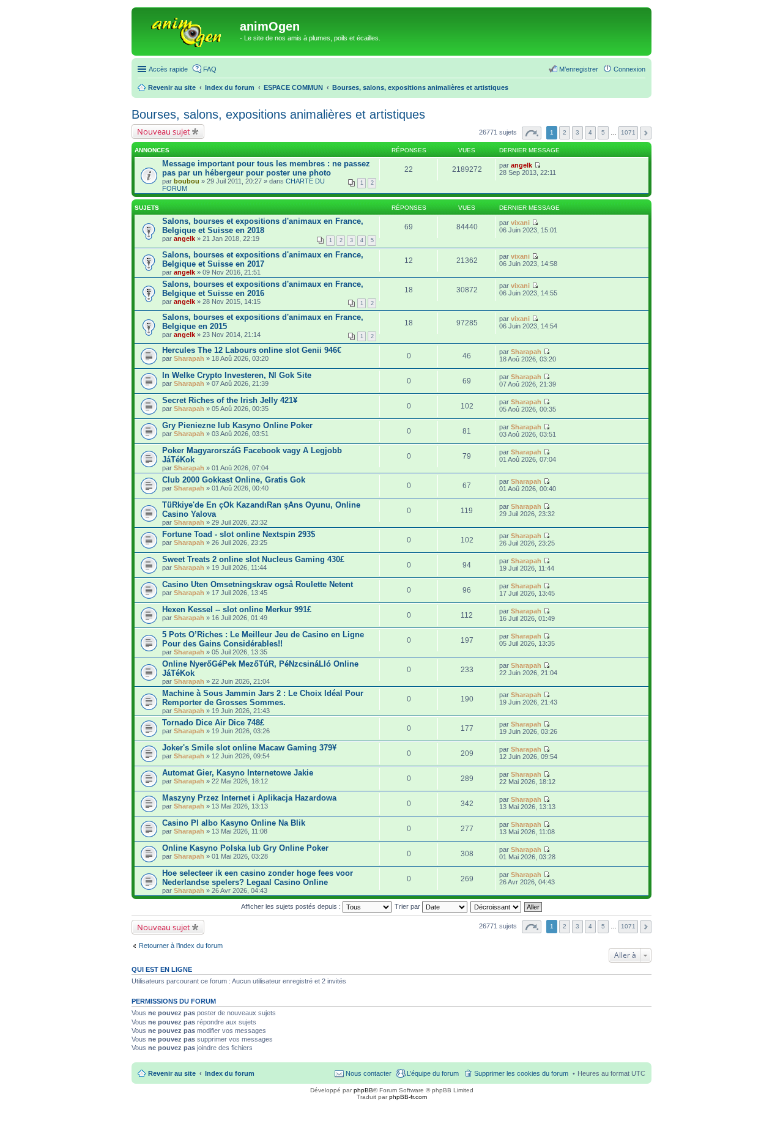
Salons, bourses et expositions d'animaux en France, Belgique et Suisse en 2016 (262, 288)
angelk (521, 165)
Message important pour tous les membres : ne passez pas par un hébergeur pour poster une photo (266, 168)
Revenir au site (172, 1073)
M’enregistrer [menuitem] (578, 69)
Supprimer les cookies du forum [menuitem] (521, 1073)
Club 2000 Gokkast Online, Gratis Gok (233, 479)
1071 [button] (628, 132)
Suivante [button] (645, 133)
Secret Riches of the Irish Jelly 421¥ (229, 400)
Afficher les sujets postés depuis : (292, 906)
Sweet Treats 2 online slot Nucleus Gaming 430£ (253, 559)
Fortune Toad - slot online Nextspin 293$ (238, 534)
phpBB (363, 1090)
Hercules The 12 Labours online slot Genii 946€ (251, 350)
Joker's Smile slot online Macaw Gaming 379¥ (249, 747)
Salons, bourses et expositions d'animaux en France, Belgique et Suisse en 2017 (262, 259)
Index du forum (229, 1073)
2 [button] (564, 132)
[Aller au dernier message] (537, 165)
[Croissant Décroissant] (496, 906)
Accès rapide (168, 69)
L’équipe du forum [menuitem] (433, 1073)
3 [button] (577, 132)
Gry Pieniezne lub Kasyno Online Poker (237, 425)
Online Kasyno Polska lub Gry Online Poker (245, 848)
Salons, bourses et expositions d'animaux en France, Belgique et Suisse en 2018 (262, 226)
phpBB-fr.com (408, 1097)
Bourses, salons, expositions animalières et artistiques (278, 114)
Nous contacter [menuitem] (369, 1073)
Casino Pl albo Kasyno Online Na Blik (233, 822)
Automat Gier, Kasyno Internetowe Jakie (237, 772)
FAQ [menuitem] (210, 69)
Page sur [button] (531, 133)
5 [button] (603, 132)
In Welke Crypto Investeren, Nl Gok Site (236, 375)
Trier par (408, 906)
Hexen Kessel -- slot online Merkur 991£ (236, 609)
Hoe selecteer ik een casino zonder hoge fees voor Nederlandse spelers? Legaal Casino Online (257, 877)
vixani (520, 222)
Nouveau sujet (163, 131)
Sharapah (189, 358)
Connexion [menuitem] (629, 69)
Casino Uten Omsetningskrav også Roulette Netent (257, 584)
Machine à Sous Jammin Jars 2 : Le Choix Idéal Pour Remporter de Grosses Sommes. (262, 698)
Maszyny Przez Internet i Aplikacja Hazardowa (249, 797)
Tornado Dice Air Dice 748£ (213, 722)
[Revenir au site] (187, 30)
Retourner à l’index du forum (181, 945)
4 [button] (590, 132)
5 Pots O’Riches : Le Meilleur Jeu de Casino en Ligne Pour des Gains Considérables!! (263, 639)
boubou (186, 181)
